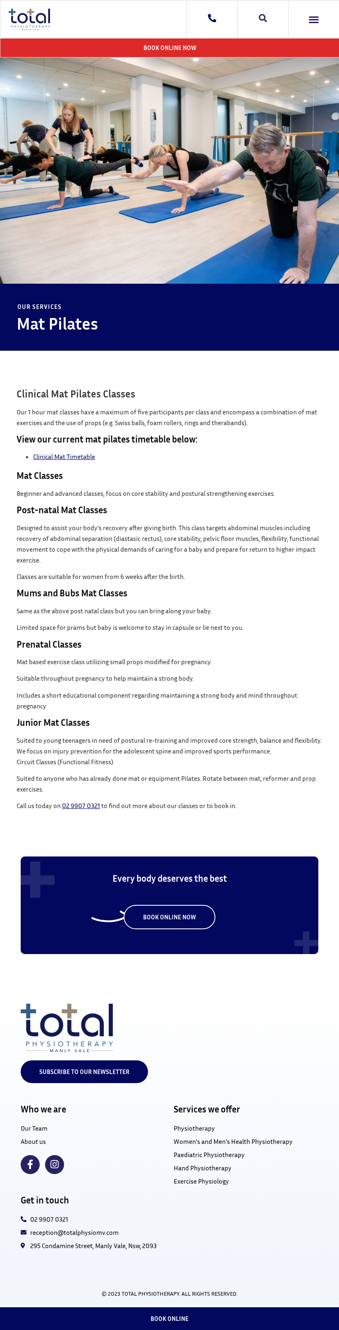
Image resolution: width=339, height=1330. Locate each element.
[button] (314, 20)
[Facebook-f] (30, 1164)
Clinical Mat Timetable (64, 456)
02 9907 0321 (81, 805)
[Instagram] (54, 1164)
